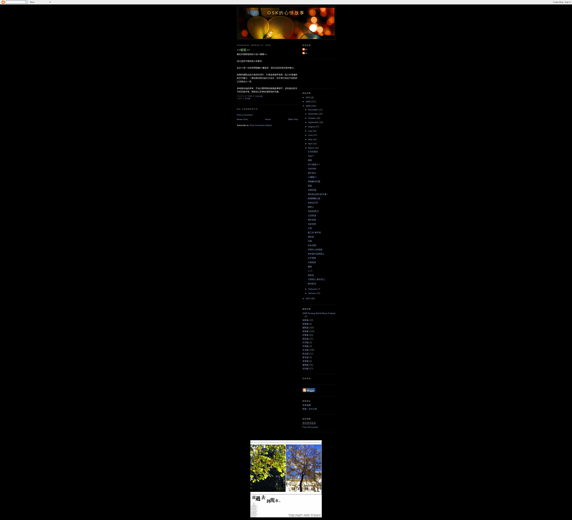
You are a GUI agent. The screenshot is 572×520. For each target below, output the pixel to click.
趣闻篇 (305, 365)
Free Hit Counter (310, 427)
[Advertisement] (315, 73)
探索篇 (305, 324)
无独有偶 (312, 190)
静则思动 (312, 283)
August (311, 126)
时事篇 (305, 335)
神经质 (311, 237)
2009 (308, 101)
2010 (308, 97)
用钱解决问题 (314, 181)
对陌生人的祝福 (315, 249)
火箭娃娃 (312, 262)
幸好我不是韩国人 (316, 254)
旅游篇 (305, 331)
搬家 (310, 266)
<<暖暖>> (312, 177)
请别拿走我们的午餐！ (318, 194)
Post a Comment (245, 115)
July (310, 131)
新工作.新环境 (314, 232)
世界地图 (306, 405)
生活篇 (247, 98)
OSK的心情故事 (286, 12)
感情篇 (305, 320)
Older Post (293, 119)
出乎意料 (312, 258)
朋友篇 (305, 339)
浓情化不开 (313, 203)
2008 (308, 106)
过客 (310, 241)
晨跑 (310, 160)
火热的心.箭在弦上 (316, 279)
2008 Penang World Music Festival (318, 313)
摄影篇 (305, 327)
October (312, 118)
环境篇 (305, 346)
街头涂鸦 (312, 245)
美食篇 (305, 361)
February (312, 289)
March (311, 148)
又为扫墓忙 (313, 151)
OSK (305, 49)
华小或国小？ (314, 164)
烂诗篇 (305, 342)
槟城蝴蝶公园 (314, 198)
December (313, 109)
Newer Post (242, 119)
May (310, 139)
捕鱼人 (311, 207)
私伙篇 (305, 353)
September (313, 122)
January (312, 293)
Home (268, 119)
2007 (308, 298)
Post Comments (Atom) (261, 125)
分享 (310, 228)
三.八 (310, 271)
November (313, 114)
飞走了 (311, 156)
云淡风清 (312, 215)
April (310, 143)
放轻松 (311, 275)
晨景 (310, 186)
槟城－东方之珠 (309, 409)
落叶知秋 (312, 220)
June (310, 135)
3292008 (312, 168)
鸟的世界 (312, 224)
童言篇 (305, 357)
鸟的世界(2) (313, 211)
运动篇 (305, 368)
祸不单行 (312, 173)
